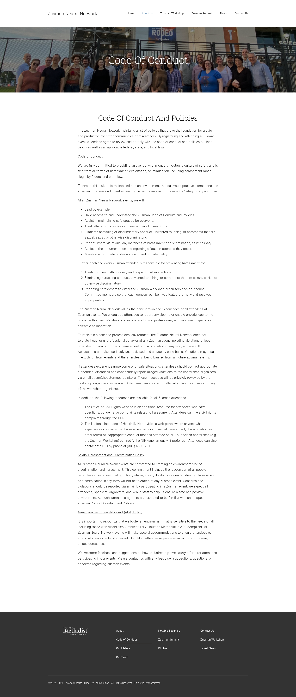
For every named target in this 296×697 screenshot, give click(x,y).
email (130, 486)
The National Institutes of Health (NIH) (113, 424)
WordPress (154, 683)
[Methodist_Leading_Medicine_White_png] (75, 629)
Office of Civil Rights (106, 407)
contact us (96, 544)
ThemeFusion (101, 683)
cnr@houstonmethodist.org (115, 378)
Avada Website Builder (78, 683)
